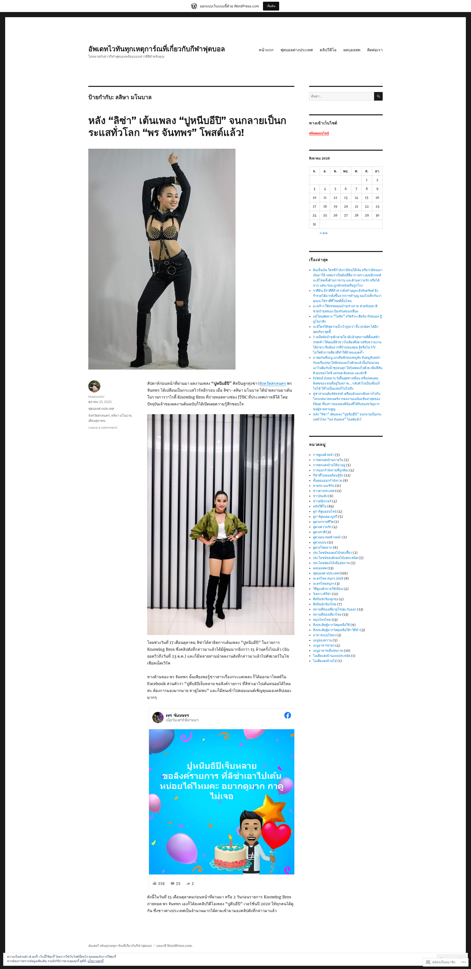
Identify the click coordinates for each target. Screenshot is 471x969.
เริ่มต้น (271, 6)
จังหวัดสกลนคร (273, 383)
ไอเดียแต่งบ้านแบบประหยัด (331, 656)
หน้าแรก (266, 50)
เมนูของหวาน (322, 640)
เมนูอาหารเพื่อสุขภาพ (328, 651)
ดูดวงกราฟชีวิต (323, 522)
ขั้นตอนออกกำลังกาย (327, 480)
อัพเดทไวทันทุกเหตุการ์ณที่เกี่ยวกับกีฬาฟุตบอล (156, 49)
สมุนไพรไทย (322, 620)
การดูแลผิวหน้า (323, 455)
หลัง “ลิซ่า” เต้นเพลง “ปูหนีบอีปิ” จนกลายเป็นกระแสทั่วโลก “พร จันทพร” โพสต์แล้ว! (187, 126)
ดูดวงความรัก (322, 527)
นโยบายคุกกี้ (96, 961)
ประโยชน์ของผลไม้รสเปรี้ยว (332, 553)
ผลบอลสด (351, 50)
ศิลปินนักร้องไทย (324, 604)
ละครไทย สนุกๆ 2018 (328, 578)
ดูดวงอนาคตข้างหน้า (327, 537)
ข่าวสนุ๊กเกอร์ (322, 501)
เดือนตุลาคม (96, 421)
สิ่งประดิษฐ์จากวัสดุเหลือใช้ (331, 625)
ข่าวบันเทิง (320, 496)
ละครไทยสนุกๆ (323, 584)
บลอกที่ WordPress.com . (174, 946)
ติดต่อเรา (375, 50)
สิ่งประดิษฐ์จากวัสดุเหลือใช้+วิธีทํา (336, 630)
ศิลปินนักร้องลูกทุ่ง (325, 599)
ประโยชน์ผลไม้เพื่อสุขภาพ (331, 563)
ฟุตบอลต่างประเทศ (296, 50)
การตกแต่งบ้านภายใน (328, 460)
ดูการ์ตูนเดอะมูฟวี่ (325, 517)
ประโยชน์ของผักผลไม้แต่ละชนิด (335, 558)
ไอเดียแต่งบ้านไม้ (325, 661)
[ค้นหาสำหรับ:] (341, 96)
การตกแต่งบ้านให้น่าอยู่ (329, 465)
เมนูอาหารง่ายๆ (324, 645)
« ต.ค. (324, 233)
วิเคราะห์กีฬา (322, 594)
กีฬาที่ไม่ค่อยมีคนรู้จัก (328, 475)
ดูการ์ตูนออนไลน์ (325, 511)
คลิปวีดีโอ (328, 50)
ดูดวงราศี (319, 532)
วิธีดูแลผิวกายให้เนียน (328, 589)
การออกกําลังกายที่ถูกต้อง (331, 470)
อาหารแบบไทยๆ (324, 635)
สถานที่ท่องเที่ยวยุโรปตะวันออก (334, 609)
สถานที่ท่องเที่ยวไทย (327, 614)
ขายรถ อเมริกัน (323, 486)
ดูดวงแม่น (320, 542)
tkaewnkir (96, 396)
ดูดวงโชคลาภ (322, 547)
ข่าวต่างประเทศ (323, 491)
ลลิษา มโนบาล (121, 415)
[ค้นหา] (378, 96)
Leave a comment (102, 427)
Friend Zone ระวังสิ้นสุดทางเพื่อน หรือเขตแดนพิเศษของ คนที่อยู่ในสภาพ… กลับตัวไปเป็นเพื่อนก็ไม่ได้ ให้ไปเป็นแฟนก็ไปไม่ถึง (346, 383)
